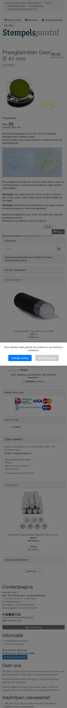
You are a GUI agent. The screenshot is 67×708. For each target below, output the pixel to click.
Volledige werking (20, 358)
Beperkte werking (47, 358)
